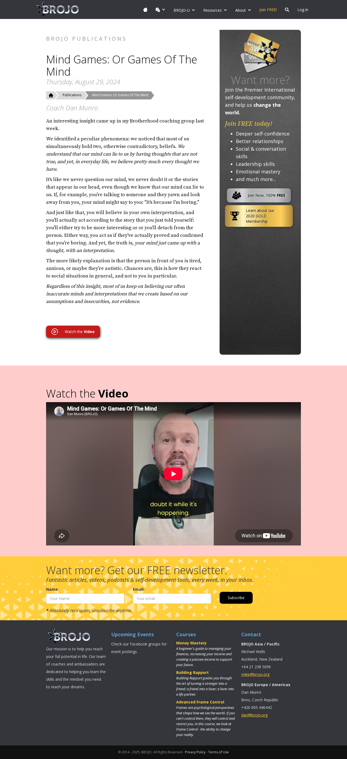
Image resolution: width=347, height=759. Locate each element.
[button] (160, 9)
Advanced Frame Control (200, 702)
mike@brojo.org (255, 674)
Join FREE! (268, 9)
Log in (302, 9)
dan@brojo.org (254, 715)
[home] (58, 9)
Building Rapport (192, 672)
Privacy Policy (195, 752)
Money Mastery (191, 642)
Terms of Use (218, 752)
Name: (52, 589)
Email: (138, 589)
